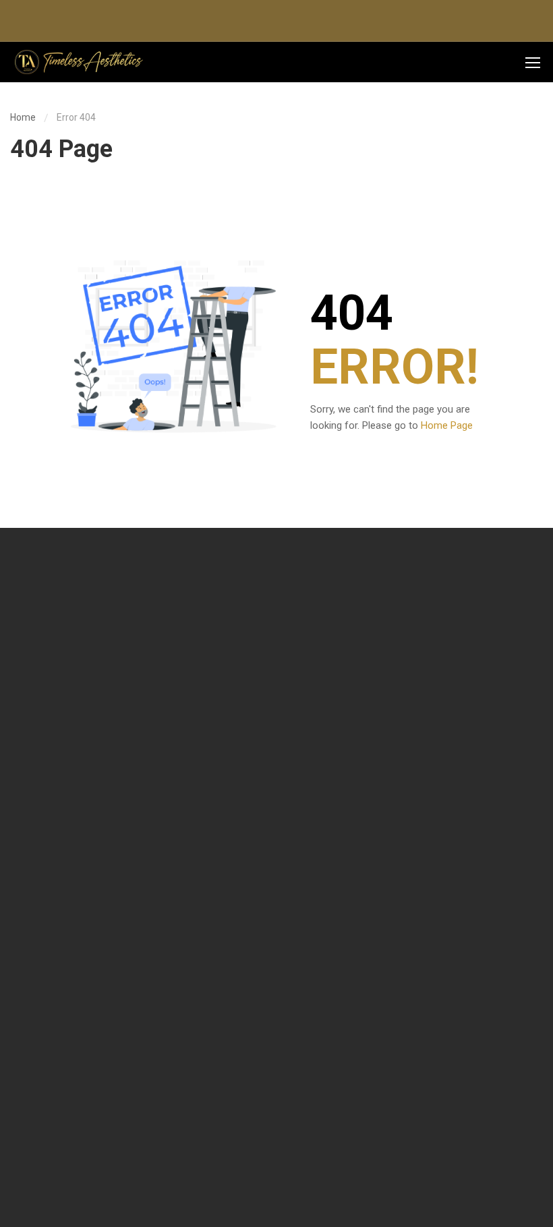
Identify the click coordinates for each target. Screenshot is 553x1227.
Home (23, 117)
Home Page (447, 425)
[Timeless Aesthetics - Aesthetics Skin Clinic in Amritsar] (77, 62)
